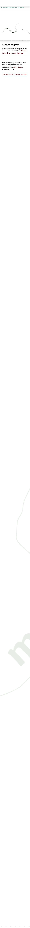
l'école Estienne (17, 67)
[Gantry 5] (3, 3)
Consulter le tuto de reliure (20, 74)
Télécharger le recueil (8, 74)
